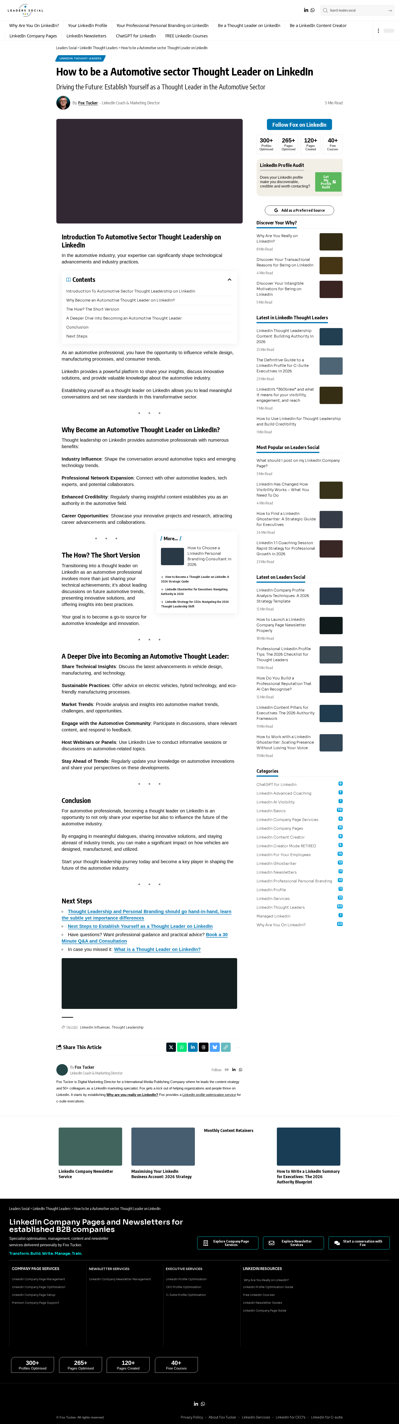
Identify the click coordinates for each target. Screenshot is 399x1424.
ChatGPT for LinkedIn (299, 784)
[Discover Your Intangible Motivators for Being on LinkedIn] (331, 289)
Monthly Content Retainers (228, 1130)
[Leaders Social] (25, 10)
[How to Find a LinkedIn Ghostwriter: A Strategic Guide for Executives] (331, 519)
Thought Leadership (128, 1027)
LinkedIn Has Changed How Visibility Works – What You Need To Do (283, 490)
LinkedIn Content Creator (299, 837)
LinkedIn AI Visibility (299, 802)
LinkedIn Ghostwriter (299, 863)
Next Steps (77, 336)
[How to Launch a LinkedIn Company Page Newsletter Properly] (331, 625)
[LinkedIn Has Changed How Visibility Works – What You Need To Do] (331, 490)
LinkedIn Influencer (95, 1027)
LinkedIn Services (299, 898)
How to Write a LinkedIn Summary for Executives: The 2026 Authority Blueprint (308, 1176)
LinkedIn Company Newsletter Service (86, 1173)
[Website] (226, 1069)
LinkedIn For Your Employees (299, 854)
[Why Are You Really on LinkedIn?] (331, 241)
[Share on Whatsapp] (182, 1047)
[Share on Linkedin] (193, 1047)
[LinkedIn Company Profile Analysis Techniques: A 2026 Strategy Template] (331, 596)
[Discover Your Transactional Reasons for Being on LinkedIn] (331, 265)
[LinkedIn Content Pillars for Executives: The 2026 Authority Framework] (331, 713)
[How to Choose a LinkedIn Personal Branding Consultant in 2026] (172, 556)
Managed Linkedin (299, 916)
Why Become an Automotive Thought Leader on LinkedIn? (120, 300)
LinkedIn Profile (299, 889)
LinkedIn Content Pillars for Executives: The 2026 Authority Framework (285, 713)
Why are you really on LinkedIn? (132, 1095)
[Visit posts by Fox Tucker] (63, 103)
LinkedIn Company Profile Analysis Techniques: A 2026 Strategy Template (283, 596)
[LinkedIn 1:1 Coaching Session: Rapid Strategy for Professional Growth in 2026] (331, 549)
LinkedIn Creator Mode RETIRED (299, 845)
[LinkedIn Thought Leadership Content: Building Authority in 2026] (331, 336)
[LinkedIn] (306, 10)
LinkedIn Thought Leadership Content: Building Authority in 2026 (285, 336)
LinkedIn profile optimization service (209, 1095)
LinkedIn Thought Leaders (81, 58)
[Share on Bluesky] (215, 1047)
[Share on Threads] (204, 1047)
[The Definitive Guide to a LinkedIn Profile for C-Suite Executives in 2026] (331, 366)
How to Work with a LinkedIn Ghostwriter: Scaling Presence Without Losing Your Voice (285, 742)
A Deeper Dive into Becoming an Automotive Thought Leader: (124, 318)
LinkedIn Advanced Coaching (299, 793)
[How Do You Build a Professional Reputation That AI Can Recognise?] (331, 684)
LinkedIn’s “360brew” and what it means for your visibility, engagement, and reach (285, 395)
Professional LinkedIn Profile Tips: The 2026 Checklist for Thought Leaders (284, 654)
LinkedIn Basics (299, 810)
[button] (378, 30)
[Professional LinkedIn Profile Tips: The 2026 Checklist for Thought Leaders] (331, 655)
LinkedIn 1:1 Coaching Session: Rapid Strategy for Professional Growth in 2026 (286, 548)
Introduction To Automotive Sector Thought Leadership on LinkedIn (130, 291)
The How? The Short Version (92, 309)
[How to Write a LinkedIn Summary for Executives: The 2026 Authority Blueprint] (308, 1147)
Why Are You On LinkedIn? (299, 924)
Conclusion (77, 327)
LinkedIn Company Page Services (299, 819)
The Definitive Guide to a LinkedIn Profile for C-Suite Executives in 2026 (283, 366)
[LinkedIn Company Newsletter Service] (90, 1147)
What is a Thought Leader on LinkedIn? (157, 949)
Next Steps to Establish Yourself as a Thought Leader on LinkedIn (140, 926)
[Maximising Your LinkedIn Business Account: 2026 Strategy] (163, 1147)
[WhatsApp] (312, 10)
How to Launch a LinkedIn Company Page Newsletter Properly (281, 625)
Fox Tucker (88, 102)
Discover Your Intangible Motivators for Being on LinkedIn (280, 289)
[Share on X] (171, 1047)
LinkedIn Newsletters (299, 872)
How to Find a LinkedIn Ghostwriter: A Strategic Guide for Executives (286, 519)
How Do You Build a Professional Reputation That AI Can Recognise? (284, 684)
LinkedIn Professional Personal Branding (299, 881)
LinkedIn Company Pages (299, 828)
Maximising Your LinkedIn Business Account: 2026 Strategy (161, 1173)
